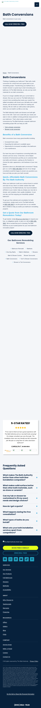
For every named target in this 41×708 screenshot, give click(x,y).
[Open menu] (37, 4)
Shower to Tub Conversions (22, 262)
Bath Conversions (12, 259)
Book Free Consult (20, 548)
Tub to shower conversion (12, 127)
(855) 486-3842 (17, 169)
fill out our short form (22, 219)
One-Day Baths (11, 252)
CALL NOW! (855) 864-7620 (20, 233)
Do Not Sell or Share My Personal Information (20, 694)
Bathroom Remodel (18, 248)
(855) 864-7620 (20, 553)
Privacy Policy (34, 661)
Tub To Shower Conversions (29, 259)
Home (4, 73)
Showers (35, 252)
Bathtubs (29, 248)
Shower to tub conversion (12, 129)
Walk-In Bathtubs (24, 252)
